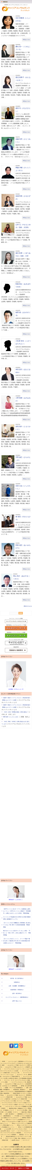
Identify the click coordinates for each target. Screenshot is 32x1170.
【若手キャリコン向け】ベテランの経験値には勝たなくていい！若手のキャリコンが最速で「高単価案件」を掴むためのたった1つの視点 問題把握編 (17, 911)
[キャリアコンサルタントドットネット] (16, 11)
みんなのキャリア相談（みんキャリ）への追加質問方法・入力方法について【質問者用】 (16, 1084)
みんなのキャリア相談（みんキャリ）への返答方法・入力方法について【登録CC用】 (16, 1098)
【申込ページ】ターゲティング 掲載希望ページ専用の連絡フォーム (16, 1124)
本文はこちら (26, 39)
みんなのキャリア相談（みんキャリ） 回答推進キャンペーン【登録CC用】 (16, 1096)
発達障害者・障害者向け (17, 989)
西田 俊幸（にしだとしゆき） (11, 717)
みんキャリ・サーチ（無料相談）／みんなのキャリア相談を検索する (15, 1075)
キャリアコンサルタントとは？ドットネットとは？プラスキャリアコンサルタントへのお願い (16, 1069)
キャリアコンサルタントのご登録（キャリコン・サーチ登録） (16, 1100)
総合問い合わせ (15, 1140)
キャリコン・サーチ (8, 1168)
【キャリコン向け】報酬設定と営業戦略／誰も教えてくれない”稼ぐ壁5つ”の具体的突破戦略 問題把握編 (17, 925)
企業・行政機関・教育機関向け (17, 986)
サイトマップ (26, 1140)
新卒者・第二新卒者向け (17, 978)
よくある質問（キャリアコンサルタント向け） (16, 1129)
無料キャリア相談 (23, 1168)
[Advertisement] (16, 804)
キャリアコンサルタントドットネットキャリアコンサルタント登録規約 (16, 1131)
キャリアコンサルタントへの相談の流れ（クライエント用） (16, 1071)
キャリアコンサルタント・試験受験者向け (17, 997)
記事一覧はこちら (17, 1001)
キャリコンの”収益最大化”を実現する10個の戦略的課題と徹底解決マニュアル (17, 918)
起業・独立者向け (17, 993)
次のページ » (28, 606)
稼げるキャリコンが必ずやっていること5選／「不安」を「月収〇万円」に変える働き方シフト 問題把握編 (17, 933)
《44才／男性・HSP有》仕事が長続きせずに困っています (16, 723)
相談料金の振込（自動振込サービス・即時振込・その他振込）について (16, 1109)
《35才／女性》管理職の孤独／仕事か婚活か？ (16, 712)
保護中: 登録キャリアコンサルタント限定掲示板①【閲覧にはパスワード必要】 (16, 699)
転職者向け (17, 982)
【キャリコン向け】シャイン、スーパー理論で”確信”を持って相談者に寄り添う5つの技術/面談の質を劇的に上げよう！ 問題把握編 (16, 941)
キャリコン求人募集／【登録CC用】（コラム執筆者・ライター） (15, 1111)
